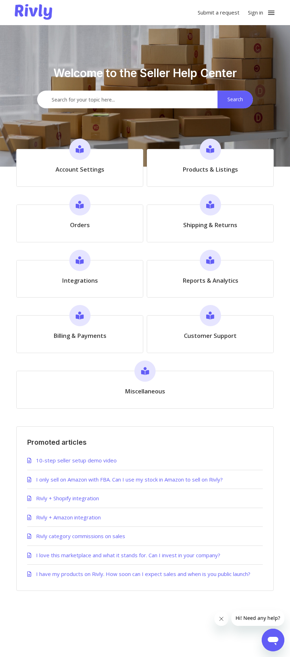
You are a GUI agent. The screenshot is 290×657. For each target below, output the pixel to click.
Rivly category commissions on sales (80, 536)
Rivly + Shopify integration (67, 498)
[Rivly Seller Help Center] (33, 12)
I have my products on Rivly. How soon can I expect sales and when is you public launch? (143, 573)
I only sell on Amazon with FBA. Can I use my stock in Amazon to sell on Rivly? (129, 479)
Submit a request (218, 12)
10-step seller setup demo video (76, 460)
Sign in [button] (255, 12)
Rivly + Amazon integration (68, 517)
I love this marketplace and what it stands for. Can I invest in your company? (128, 555)
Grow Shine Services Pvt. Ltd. (130, 637)
